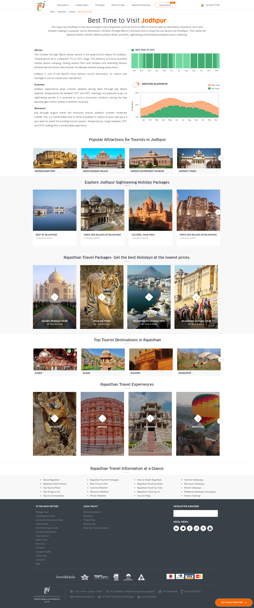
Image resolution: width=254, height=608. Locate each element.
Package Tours (42, 512)
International (165, 5)
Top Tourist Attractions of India (49, 520)
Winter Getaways (192, 487)
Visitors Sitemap (192, 495)
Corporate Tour (42, 536)
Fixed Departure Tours (45, 516)
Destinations (63, 5)
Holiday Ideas (82, 5)
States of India (42, 524)
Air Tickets (40, 547)
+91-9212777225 (212, 5)
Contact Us (40, 559)
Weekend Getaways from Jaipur (200, 491)
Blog (38, 563)
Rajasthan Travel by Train (149, 487)
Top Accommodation (53, 495)
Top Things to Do (51, 491)
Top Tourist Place (51, 487)
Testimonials (41, 555)
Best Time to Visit (99, 483)
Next (221, 158)
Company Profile (43, 551)
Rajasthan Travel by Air (148, 491)
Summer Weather (99, 487)
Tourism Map (144, 495)
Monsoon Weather (99, 491)
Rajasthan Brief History (54, 483)
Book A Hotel (41, 539)
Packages (100, 5)
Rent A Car (40, 543)
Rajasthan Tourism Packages (104, 479)
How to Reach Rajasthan (149, 479)
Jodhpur (72, 11)
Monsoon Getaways (194, 483)
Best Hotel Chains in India (47, 528)
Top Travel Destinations (46, 532)
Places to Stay (118, 5)
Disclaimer (87, 516)
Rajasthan (62, 11)
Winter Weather (98, 495)
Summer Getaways (193, 479)
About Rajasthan (51, 479)
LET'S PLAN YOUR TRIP (232, 602)
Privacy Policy (89, 520)
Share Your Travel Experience (95, 528)
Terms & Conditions (92, 512)
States (52, 11)
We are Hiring (89, 524)
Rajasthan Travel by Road (149, 483)
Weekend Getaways (141, 5)
